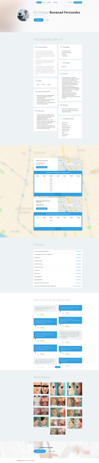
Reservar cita (78, 2)
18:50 (51, 186)
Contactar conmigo (51, 451)
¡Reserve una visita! (40, 451)
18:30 (51, 183)
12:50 (51, 220)
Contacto (70, 2)
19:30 (51, 190)
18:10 (51, 181)
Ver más (57, 194)
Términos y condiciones (30, 460)
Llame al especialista (42, 167)
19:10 (51, 188)
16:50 (51, 179)
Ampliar (70, 164)
